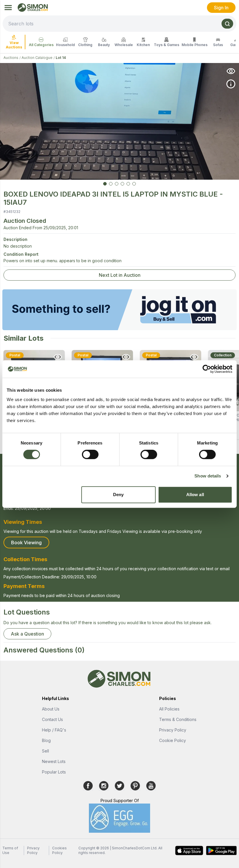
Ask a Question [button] (27, 634)
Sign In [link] (221, 7)
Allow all (195, 494)
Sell (45, 750)
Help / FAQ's (54, 729)
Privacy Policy (172, 729)
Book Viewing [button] (26, 542)
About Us (50, 708)
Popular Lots (54, 771)
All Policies (169, 708)
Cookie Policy (172, 740)
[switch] (90, 454)
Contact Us (52, 719)
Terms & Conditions (177, 719)
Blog (46, 740)
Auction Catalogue (37, 57)
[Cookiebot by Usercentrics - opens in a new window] (206, 369)
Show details (207, 475)
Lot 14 (61, 57)
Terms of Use (10, 850)
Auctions (10, 57)
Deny (118, 494)
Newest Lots (54, 761)
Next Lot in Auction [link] (119, 275)
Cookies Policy (59, 850)
